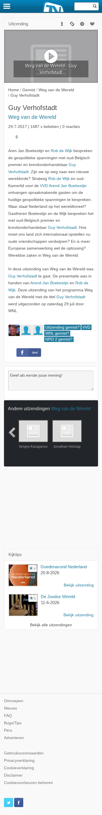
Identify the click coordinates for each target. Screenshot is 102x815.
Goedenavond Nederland (64, 566)
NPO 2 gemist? (59, 339)
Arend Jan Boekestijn (68, 186)
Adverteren (14, 738)
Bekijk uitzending (79, 585)
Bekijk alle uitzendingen (51, 625)
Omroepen (13, 701)
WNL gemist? (57, 333)
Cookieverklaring (19, 768)
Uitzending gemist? (62, 327)
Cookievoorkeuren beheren (28, 783)
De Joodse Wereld (58, 596)
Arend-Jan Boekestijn (49, 283)
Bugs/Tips (13, 723)
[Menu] (7, 6)
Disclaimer (13, 775)
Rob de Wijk (61, 151)
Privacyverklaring (19, 760)
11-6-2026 (50, 602)
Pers (8, 730)
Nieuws (10, 708)
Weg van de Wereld (32, 117)
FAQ (8, 716)
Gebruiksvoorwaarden (24, 753)
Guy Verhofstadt (62, 227)
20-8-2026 (50, 572)
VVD (44, 186)
